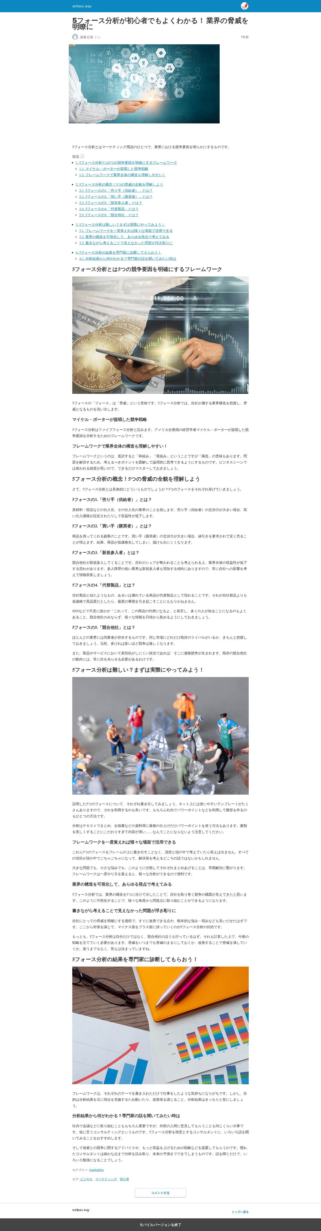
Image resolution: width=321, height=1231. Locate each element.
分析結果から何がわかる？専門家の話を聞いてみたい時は (127, 258)
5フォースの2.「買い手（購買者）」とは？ (116, 196)
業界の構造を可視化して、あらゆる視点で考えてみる (124, 236)
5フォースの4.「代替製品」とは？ (109, 208)
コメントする (160, 1193)
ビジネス (86, 1179)
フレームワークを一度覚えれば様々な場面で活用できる (126, 230)
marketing (96, 1170)
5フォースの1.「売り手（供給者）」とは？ (116, 190)
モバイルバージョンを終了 (160, 1224)
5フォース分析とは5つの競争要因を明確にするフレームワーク (126, 162)
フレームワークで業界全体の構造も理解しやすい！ (122, 174)
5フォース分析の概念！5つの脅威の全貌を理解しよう (119, 184)
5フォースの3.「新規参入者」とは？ (110, 202)
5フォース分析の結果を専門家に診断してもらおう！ (118, 252)
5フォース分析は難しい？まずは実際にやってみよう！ (120, 224)
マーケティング (106, 1179)
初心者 (124, 1179)
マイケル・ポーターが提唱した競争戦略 (113, 168)
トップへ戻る (240, 1212)
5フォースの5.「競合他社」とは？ (109, 215)
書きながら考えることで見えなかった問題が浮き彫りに (126, 242)
